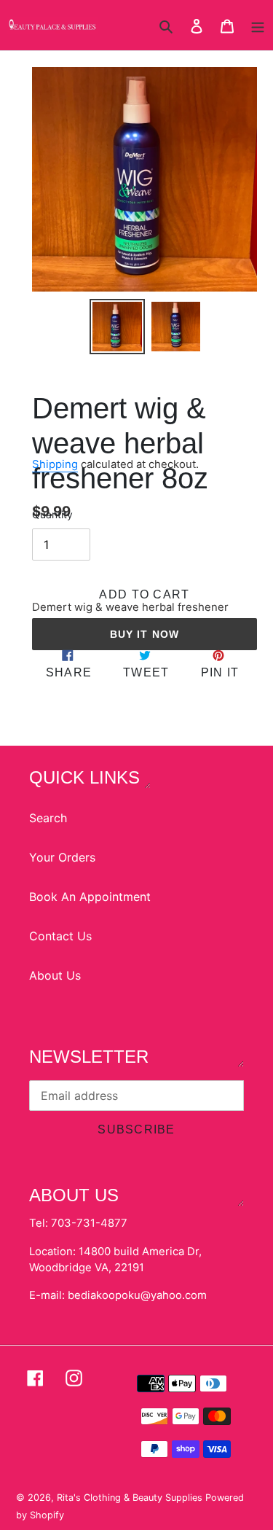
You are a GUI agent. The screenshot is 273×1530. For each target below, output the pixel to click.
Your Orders (62, 857)
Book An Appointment (90, 896)
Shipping (55, 464)
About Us (55, 975)
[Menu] (257, 25)
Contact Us (60, 936)
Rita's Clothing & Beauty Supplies (131, 1497)
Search (48, 818)
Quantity (52, 514)
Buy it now (144, 634)
